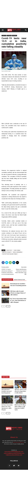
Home (3, 33)
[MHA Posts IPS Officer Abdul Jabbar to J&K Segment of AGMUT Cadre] (21, 399)
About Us (14, 437)
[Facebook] (9, 465)
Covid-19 (8, 33)
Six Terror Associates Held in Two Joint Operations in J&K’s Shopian (18, 300)
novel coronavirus (17, 252)
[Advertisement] (14, 14)
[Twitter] (14, 465)
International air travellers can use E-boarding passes (7, 391)
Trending (14, 35)
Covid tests (9, 250)
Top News (9, 35)
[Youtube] (18, 465)
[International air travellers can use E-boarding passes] (5, 285)
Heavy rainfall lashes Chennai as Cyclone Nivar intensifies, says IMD (20, 272)
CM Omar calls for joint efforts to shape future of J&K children (18, 293)
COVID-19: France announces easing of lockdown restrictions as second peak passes (8, 272)
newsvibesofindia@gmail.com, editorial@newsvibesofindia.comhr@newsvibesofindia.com (14, 453)
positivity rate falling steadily (9, 254)
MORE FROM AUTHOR (19, 279)
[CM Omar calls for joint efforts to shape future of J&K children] (5, 293)
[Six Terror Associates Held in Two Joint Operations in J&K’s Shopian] (5, 300)
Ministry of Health (6, 252)
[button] (26, 30)
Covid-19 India (17, 250)
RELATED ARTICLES (7, 279)
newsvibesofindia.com (18, 442)
